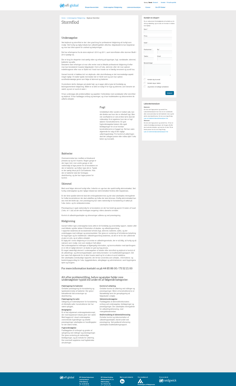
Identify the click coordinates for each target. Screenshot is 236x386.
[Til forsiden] (69, 4)
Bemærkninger (148, 63)
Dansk (150, 2)
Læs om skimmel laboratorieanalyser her (156, 132)
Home (63, 18)
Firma (145, 36)
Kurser (148, 7)
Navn (146, 29)
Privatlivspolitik (171, 2)
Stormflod (70, 23)
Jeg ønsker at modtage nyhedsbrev (158, 87)
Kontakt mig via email (154, 79)
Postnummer (148, 49)
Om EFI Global (160, 7)
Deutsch (155, 2)
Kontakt (163, 2)
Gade (146, 43)
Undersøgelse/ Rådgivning (113, 7)
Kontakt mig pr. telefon (154, 83)
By (158, 49)
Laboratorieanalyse (134, 7)
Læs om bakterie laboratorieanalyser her (156, 118)
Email (159, 56)
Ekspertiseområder (92, 7)
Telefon (146, 56)
